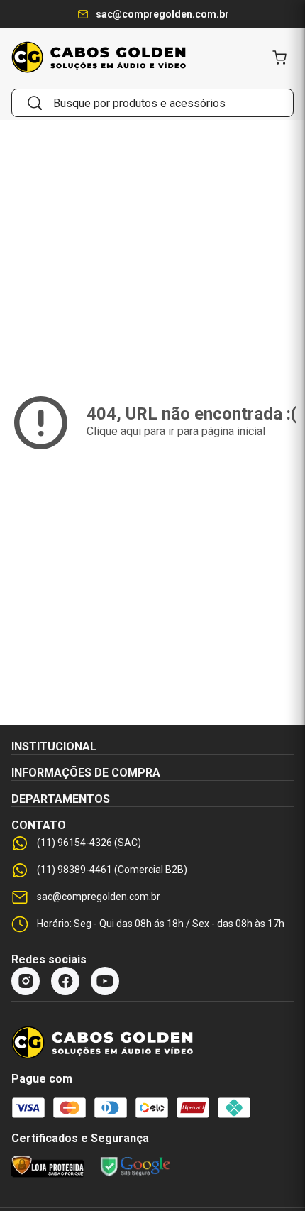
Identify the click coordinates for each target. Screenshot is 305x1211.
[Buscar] (34, 103)
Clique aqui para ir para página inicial (176, 431)
